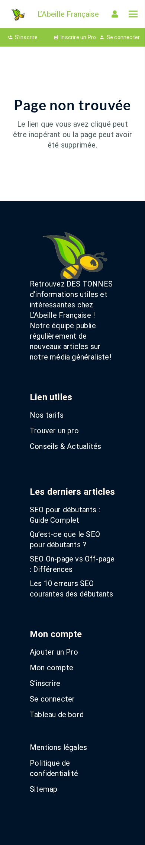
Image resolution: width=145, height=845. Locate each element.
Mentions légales (58, 747)
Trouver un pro (54, 430)
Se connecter (52, 698)
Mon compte (51, 667)
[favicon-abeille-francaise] (17, 14)
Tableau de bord (57, 714)
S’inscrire (45, 683)
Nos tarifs (47, 415)
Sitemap (43, 789)
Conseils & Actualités (65, 446)
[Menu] (133, 14)
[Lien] (116, 14)
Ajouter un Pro (54, 652)
